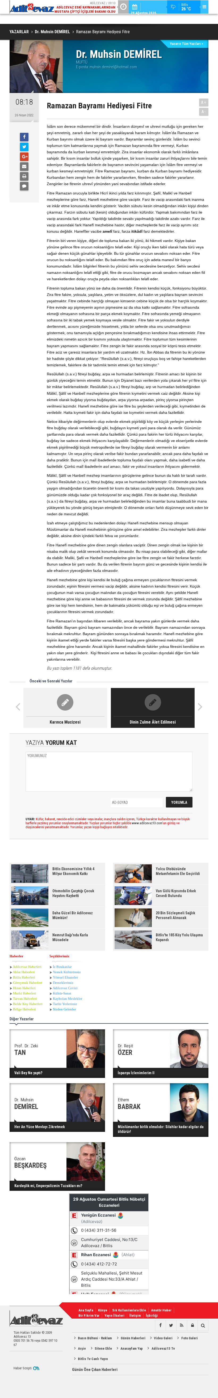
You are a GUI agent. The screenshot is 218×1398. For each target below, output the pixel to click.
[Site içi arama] (203, 1325)
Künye (102, 1310)
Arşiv (82, 1348)
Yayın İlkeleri (114, 1316)
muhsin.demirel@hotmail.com (113, 67)
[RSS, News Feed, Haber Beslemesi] (181, 1325)
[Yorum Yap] (24, 186)
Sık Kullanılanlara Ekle (129, 1310)
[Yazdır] (24, 176)
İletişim (135, 1316)
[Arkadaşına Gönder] (24, 166)
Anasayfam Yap (131, 1348)
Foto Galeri (189, 1338)
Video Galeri (163, 1338)
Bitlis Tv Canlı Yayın (93, 1359)
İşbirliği (152, 1316)
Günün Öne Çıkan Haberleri (95, 1369)
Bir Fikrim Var (88, 1316)
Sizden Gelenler (64, 1009)
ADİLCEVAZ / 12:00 (86, 9)
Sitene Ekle (103, 1348)
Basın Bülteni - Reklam (95, 1338)
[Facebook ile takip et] (160, 1325)
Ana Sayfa (85, 1310)
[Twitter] (24, 147)
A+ (204, 102)
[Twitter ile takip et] (171, 1325)
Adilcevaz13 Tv (163, 1348)
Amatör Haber (161, 1310)
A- (204, 111)
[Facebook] (24, 137)
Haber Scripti (23, 1368)
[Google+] (24, 156)
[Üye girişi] (192, 1325)
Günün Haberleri (133, 1338)
